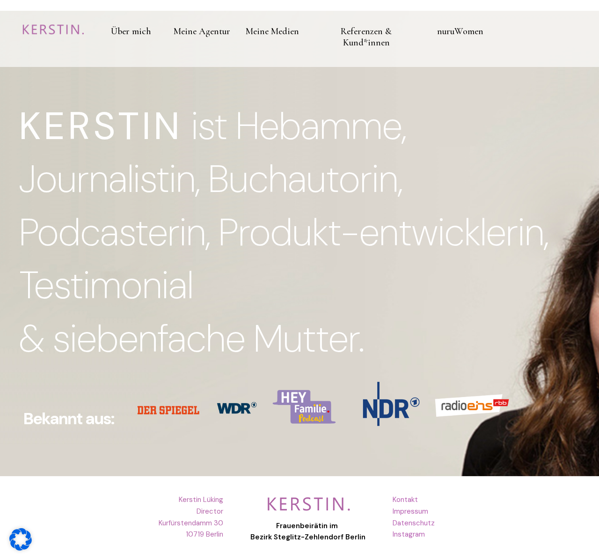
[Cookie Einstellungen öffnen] (20, 548)
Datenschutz (414, 523)
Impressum (410, 511)
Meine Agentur (202, 31)
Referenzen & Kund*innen (366, 37)
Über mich (131, 31)
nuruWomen (460, 31)
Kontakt (405, 499)
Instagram (409, 534)
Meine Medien (272, 31)
